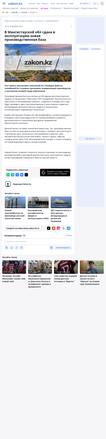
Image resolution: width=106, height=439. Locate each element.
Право (71, 3)
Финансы (45, 3)
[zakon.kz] (15, 3)
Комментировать (63, 247)
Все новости (39, 21)
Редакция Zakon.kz (52, 21)
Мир (38, 3)
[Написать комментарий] (38, 241)
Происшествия (62, 3)
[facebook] (17, 175)
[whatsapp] (8, 175)
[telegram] (12, 175)
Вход (70, 235)
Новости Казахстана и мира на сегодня (19, 21)
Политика (31, 3)
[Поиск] (102, 3)
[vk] (22, 175)
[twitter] (26, 175)
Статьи (52, 3)
